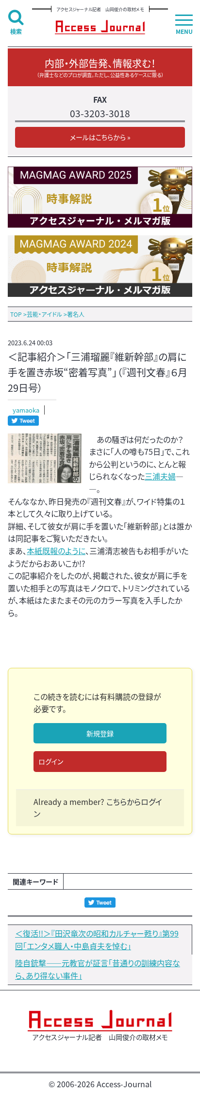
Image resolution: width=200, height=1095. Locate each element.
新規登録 (100, 733)
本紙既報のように (56, 550)
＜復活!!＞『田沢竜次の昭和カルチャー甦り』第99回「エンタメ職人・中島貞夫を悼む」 (97, 939)
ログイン (50, 761)
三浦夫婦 (160, 476)
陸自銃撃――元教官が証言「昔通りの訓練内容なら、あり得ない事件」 (97, 969)
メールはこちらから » (100, 137)
